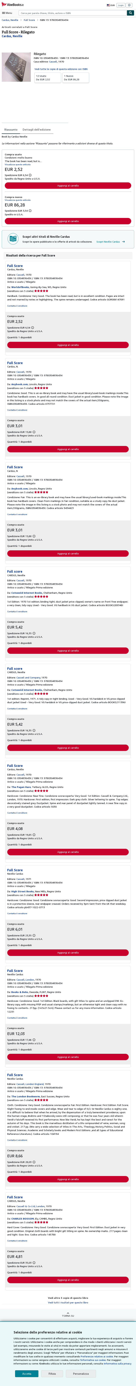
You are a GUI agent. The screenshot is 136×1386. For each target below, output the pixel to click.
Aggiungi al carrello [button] (68, 185)
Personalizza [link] (81, 1373)
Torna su (68, 1315)
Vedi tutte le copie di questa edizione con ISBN (61, 68)
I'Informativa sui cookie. (93, 1359)
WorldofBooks (20, 287)
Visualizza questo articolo (18, 164)
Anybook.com (19, 384)
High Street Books (22, 891)
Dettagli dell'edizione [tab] (37, 129)
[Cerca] (130, 13)
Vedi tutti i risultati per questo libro (68, 1302)
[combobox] (73, 13)
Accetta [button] (26, 1373)
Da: (43, 77)
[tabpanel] (66, 140)
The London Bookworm (25, 1096)
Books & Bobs (19, 991)
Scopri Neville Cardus (108, 241)
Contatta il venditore (17, 305)
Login (121, 5)
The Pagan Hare (21, 786)
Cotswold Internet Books (26, 592)
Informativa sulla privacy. (118, 1363)
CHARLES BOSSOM (22, 1218)
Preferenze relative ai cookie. (97, 1356)
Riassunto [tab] (10, 129)
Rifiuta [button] (52, 1373)
